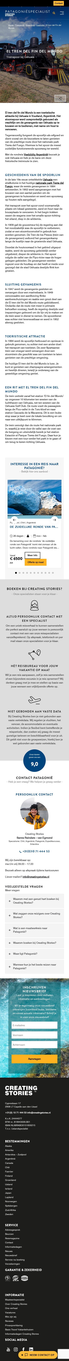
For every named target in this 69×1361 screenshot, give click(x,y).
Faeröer (9, 1171)
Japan (8, 1193)
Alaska (8, 1146)
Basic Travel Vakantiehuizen (19, 1329)
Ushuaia (47, 179)
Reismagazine (12, 1238)
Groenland (10, 1180)
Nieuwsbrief (11, 1255)
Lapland (9, 1197)
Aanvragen (34, 1058)
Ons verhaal (11, 1308)
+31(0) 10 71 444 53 (16, 1112)
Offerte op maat (36, 562)
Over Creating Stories (16, 1304)
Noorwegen (11, 1201)
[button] (16, 573)
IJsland (8, 1184)
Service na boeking (15, 1259)
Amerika (9, 1150)
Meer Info (33, 555)
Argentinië (30, 25)
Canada (9, 1163)
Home (11, 25)
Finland (9, 1176)
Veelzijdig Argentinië (36, 154)
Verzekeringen (12, 1264)
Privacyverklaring (13, 1325)
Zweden (9, 1214)
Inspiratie (40, 25)
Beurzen (9, 1234)
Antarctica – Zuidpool (15, 1154)
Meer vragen (12, 890)
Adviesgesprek (12, 1230)
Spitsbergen (11, 1205)
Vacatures (10, 1312)
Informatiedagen (13, 1247)
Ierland (8, 1188)
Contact (59, 3)
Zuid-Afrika (10, 1210)
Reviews (9, 1321)
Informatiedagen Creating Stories (22, 1334)
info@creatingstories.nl (36, 876)
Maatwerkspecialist (14, 1299)
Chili (7, 1167)
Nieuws (9, 1251)
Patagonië (19, 25)
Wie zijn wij (10, 1316)
